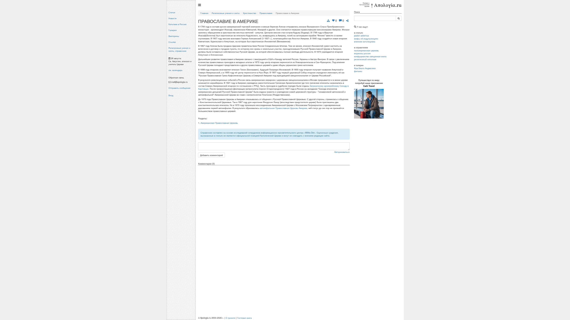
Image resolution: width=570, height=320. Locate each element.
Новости (172, 18)
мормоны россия (362, 53)
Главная (204, 13)
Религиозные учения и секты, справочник (179, 49)
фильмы (358, 71)
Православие (265, 13)
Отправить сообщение (179, 87)
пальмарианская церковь (366, 50)
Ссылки (172, 41)
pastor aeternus (361, 35)
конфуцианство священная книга (370, 56)
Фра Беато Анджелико (365, 68)
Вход (170, 95)
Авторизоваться (342, 151)
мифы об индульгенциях (366, 38)
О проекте (230, 317)
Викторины (173, 36)
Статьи (171, 12)
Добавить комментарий (211, 155)
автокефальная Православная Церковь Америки (283, 108)
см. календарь (175, 70)
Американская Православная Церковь (219, 122)
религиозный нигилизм (365, 59)
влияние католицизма (364, 41)
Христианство (249, 13)
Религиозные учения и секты (226, 13)
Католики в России (177, 24)
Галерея (172, 30)
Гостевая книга (244, 317)
